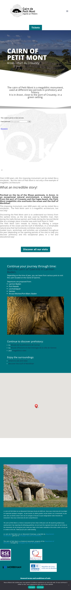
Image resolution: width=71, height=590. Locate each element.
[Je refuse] (69, 585)
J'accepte (32, 587)
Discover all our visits (35, 249)
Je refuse (40, 587)
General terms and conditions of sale (35, 578)
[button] (37, 406)
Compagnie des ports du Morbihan (30, 535)
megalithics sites (19, 350)
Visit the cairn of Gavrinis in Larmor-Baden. (31, 270)
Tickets (35, 27)
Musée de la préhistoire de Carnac (25, 345)
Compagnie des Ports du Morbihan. (29, 543)
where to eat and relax (17, 360)
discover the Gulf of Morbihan (21, 363)
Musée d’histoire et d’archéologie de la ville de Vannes (33, 347)
